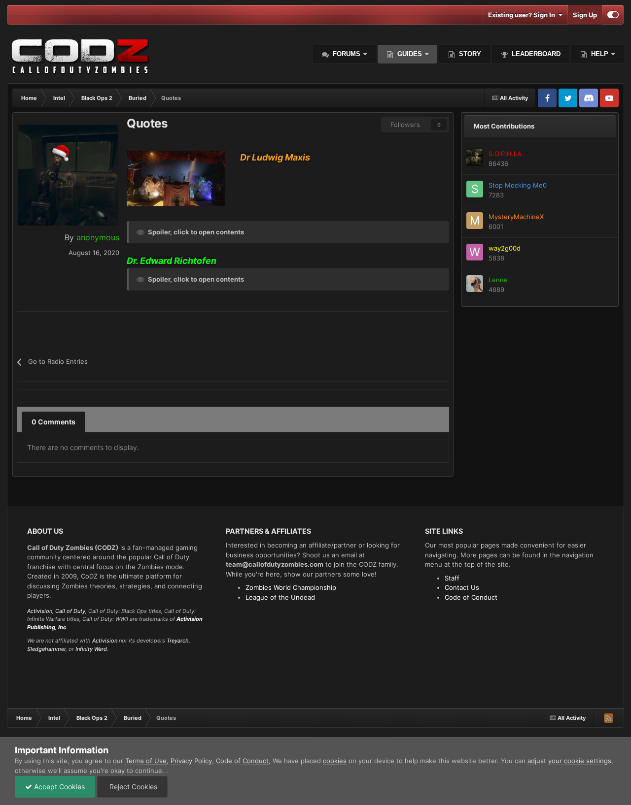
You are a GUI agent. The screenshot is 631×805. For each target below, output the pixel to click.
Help (598, 54)
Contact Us (462, 587)
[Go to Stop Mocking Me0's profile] (474, 189)
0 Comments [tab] (53, 422)
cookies (335, 761)
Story (469, 54)
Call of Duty (70, 611)
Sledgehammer (46, 648)
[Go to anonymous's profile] (68, 175)
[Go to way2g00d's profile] (474, 252)
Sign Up (585, 15)
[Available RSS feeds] (608, 717)
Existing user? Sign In (523, 15)
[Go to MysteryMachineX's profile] (474, 220)
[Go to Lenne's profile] (474, 283)
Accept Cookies (58, 786)
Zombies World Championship (290, 587)
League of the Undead (280, 597)
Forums (345, 54)
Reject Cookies (132, 786)
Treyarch (178, 640)
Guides (409, 54)
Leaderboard (535, 54)
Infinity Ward (91, 648)
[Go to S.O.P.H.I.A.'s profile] (474, 157)
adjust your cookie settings (569, 761)
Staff (452, 578)
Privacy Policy (191, 761)
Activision (39, 611)
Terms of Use (146, 761)
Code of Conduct (471, 597)
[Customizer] (613, 15)
